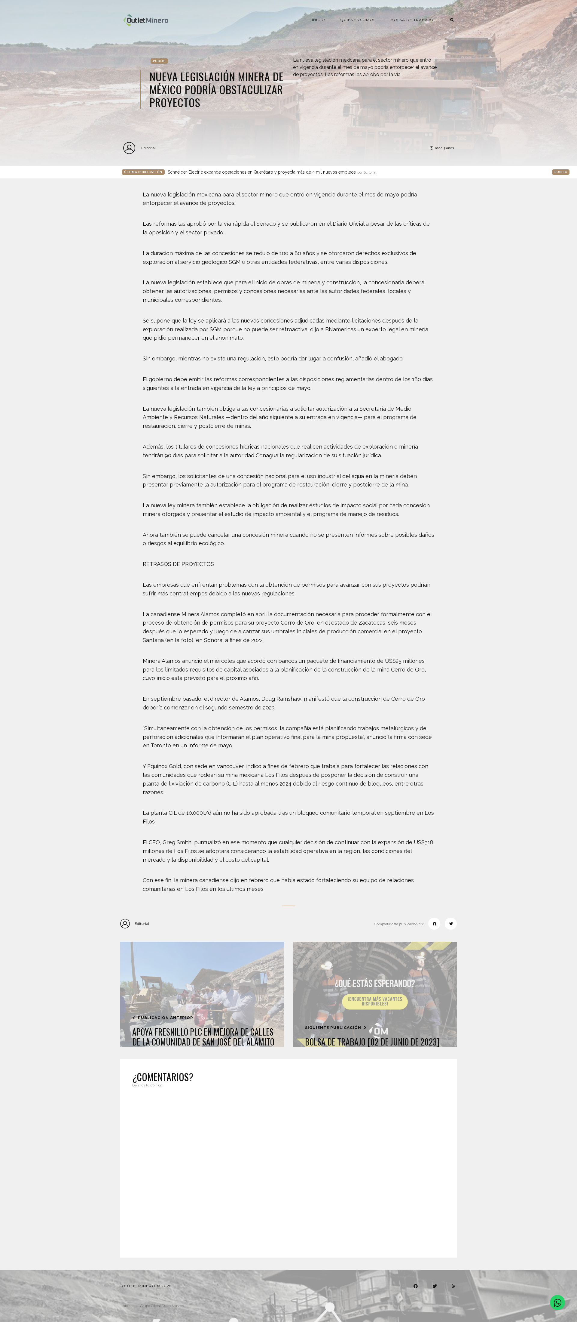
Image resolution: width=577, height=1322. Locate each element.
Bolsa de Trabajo (412, 19)
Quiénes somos (358, 19)
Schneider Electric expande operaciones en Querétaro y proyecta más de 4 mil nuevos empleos (272, 172)
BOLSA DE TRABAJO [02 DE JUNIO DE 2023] (372, 1042)
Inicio (318, 19)
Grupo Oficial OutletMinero (162, 1306)
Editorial (148, 148)
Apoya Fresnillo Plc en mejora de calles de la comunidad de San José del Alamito (203, 1037)
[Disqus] (288, 1169)
